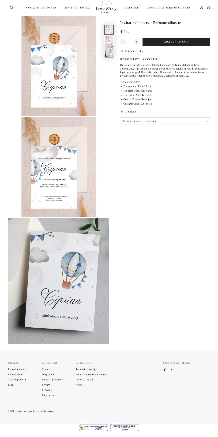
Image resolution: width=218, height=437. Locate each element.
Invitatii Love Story (23, 411)
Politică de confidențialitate (91, 374)
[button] (11, 7)
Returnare (47, 390)
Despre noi (48, 374)
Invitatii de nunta (17, 369)
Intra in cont (48, 395)
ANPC (79, 384)
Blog (10, 384)
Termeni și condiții (86, 369)
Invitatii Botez (16, 374)
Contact (46, 369)
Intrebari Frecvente (52, 379)
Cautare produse (17, 379)
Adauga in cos (176, 42)
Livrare (46, 384)
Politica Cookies (85, 379)
